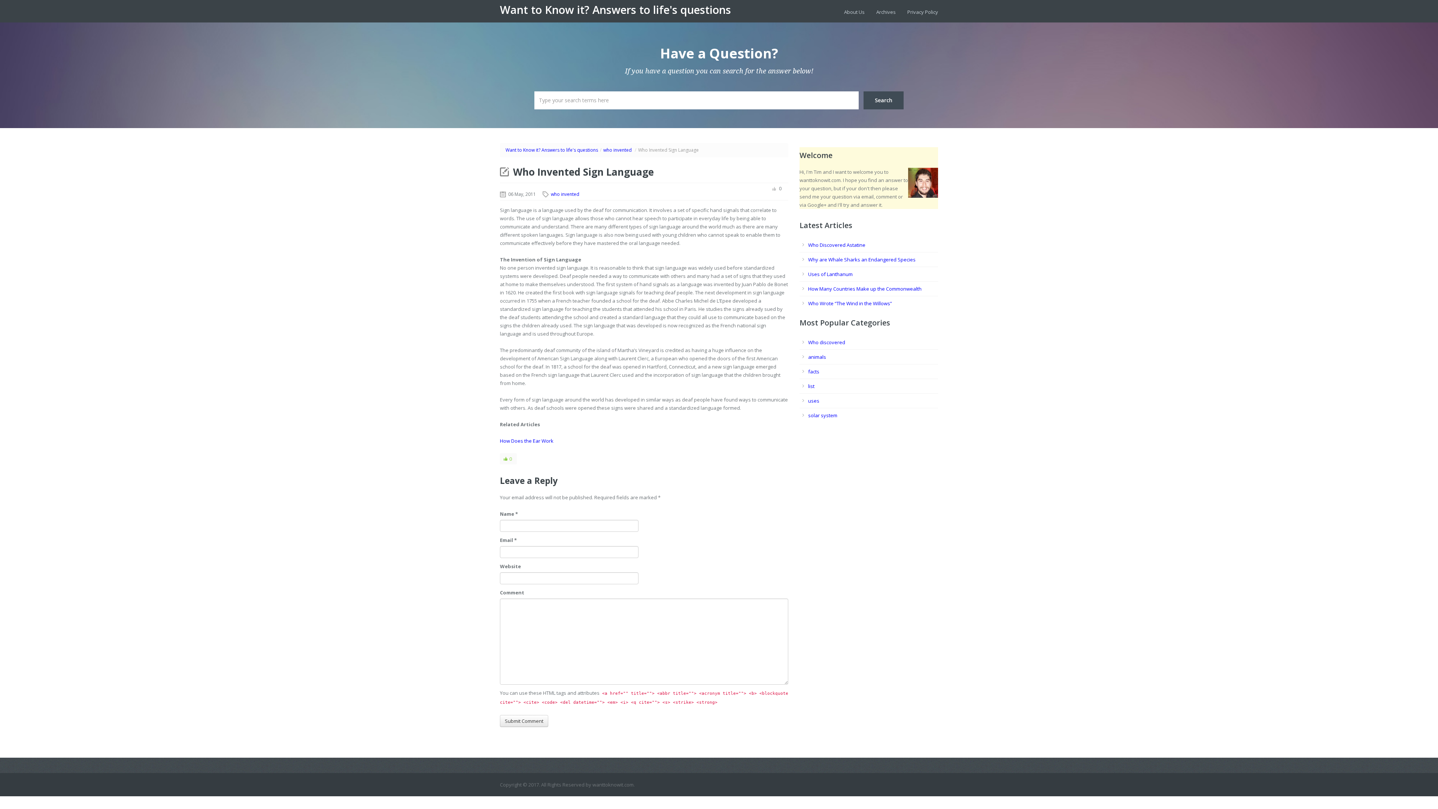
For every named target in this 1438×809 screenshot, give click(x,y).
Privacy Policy (922, 12)
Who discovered (826, 342)
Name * (509, 513)
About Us (854, 12)
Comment (512, 592)
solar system (822, 415)
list (811, 386)
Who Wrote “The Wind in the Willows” (850, 303)
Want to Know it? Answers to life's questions (615, 9)
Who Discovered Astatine (836, 245)
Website (510, 566)
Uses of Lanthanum (830, 274)
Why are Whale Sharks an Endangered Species (862, 259)
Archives (886, 12)
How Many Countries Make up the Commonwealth (865, 288)
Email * (508, 540)
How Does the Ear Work (526, 440)
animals (817, 357)
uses (813, 400)
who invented (617, 150)
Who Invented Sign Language (583, 172)
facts (813, 371)
